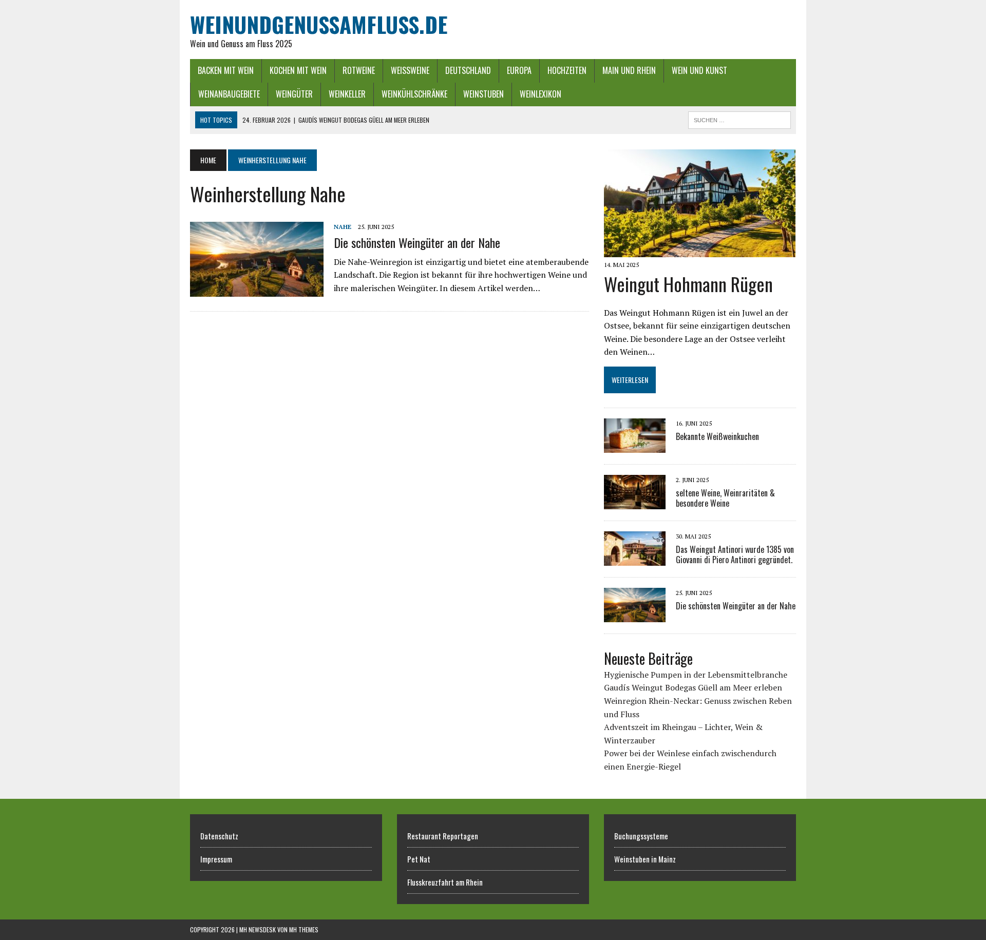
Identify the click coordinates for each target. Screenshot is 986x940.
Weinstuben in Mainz (645, 859)
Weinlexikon (540, 94)
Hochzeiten (566, 70)
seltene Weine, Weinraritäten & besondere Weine (725, 498)
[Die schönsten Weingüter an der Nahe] (257, 290)
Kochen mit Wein (298, 70)
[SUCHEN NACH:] (739, 118)
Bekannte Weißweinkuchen (717, 436)
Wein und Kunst (699, 70)
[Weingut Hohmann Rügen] (699, 250)
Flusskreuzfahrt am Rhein (445, 882)
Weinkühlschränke (414, 94)
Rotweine (359, 70)
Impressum (216, 859)
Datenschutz (219, 835)
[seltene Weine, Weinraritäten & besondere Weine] (635, 502)
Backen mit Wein (226, 70)
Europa (519, 70)
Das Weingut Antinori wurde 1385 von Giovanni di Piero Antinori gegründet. (735, 554)
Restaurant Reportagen (442, 835)
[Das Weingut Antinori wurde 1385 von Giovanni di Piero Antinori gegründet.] (635, 559)
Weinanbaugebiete (229, 94)
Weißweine (410, 70)
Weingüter (294, 94)
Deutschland (468, 70)
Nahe (342, 227)
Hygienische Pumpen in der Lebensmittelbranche (695, 674)
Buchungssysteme (641, 835)
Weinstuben (483, 94)
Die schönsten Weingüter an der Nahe (417, 242)
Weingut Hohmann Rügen (688, 283)
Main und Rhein (629, 70)
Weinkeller (347, 94)
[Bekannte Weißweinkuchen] (635, 446)
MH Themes (303, 929)
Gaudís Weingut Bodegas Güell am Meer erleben (693, 687)
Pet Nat (418, 859)
